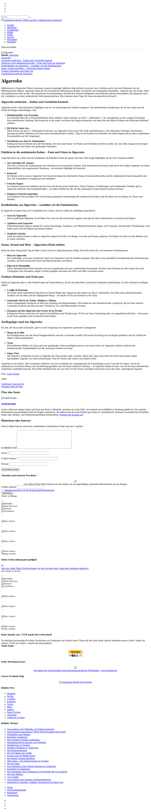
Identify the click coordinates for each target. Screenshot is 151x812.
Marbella (11, 693)
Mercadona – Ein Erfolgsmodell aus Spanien (28, 761)
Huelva (10, 709)
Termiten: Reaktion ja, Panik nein (22, 747)
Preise (10, 34)
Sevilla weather (8, 629)
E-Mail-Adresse (9, 458)
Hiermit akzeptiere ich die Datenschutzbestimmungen (29, 490)
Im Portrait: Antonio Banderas (21, 758)
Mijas (9, 707)
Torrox (10, 704)
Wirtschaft (12, 27)
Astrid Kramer (8, 403)
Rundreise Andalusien (17, 737)
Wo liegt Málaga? (15, 774)
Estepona (11, 701)
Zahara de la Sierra (16, 717)
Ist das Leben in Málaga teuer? (21, 755)
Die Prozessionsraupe (17, 750)
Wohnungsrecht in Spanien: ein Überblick (26, 742)
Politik (10, 32)
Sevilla (10, 696)
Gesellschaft (12, 30)
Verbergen (13, 55)
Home (10, 787)
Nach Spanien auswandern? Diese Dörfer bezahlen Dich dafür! (36, 732)
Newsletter (12, 39)
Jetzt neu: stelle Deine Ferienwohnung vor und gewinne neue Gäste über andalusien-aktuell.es (45, 568)
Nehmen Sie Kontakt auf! (71, 415)
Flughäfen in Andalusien (18, 769)
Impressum (12, 792)
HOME (10, 25)
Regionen (11, 42)
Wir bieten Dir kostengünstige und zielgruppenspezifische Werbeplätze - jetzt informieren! (75, 670)
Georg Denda (13, 374)
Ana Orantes (13, 777)
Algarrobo (12, 715)
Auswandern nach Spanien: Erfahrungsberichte (29, 779)
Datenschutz (13, 795)
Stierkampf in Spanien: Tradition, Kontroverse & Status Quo (35, 782)
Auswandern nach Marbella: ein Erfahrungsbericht (30, 729)
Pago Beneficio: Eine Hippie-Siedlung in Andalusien (31, 766)
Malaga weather (8, 553)
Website (5, 464)
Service (10, 37)
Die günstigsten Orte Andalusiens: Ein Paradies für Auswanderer (37, 771)
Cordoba (11, 699)
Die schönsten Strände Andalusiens (23, 740)
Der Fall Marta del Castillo (19, 753)
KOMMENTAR (9, 448)
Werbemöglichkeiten (16, 790)
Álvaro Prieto (13, 763)
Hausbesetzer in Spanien (18, 745)
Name (5, 453)
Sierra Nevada (13, 712)
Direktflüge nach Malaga (18, 734)
